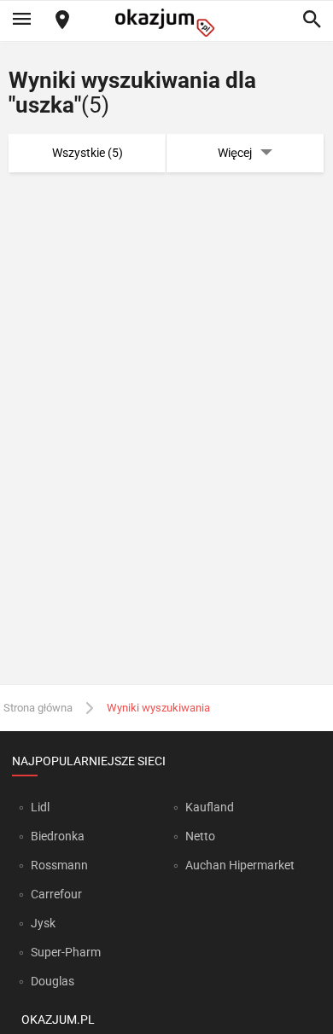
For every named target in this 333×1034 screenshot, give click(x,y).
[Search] (311, 20)
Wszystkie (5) (87, 153)
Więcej (235, 153)
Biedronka (58, 836)
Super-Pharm (66, 952)
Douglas (52, 981)
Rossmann (59, 865)
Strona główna (38, 707)
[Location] (62, 21)
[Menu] (21, 20)
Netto (200, 836)
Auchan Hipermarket (240, 865)
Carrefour (56, 894)
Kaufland (209, 807)
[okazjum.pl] (166, 23)
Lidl (40, 807)
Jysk (43, 923)
